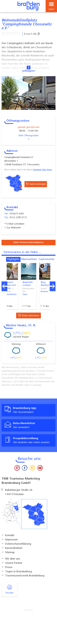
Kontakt (9, 535)
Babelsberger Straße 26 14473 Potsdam (18, 492)
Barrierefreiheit (13, 548)
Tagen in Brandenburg (18, 571)
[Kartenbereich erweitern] (52, 261)
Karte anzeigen (37, 184)
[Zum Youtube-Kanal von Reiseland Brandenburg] (40, 468)
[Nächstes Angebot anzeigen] (52, 286)
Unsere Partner (13, 563)
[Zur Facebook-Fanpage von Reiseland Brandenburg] (24, 468)
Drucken (9, 593)
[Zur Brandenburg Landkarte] (24, 515)
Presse (8, 567)
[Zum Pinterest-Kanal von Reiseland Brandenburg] (17, 468)
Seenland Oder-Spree (42, 170)
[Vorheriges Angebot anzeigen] (4, 286)
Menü (51, 9)
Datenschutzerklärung (18, 544)
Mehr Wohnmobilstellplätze (28, 242)
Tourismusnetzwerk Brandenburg (24, 575)
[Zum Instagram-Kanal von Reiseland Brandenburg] (32, 468)
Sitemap (10, 552)
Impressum (11, 539)
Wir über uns (12, 559)
